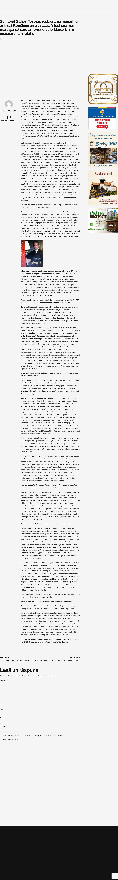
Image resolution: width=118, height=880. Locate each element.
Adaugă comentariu (9, 121)
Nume (2, 709)
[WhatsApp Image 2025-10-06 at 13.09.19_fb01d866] (103, 167)
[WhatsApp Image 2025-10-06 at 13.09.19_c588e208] (103, 205)
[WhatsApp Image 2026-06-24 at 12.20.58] (103, 232)
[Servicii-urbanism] (102, 129)
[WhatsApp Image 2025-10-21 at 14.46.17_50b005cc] (103, 103)
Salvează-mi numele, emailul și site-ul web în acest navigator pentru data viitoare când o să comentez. (32, 735)
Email (2, 718)
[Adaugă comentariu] (9, 117)
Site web (2, 726)
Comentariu (4, 680)
